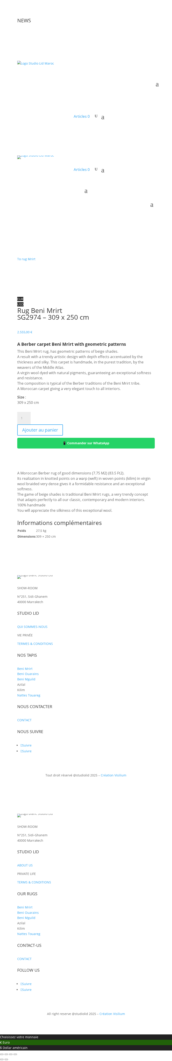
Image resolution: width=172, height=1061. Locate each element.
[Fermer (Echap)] (15, 1054)
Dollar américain (15, 1048)
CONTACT (24, 720)
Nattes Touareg (28, 695)
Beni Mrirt (24, 669)
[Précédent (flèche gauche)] (2, 1059)
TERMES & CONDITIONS (35, 644)
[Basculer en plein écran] (6, 1054)
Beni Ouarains (28, 674)
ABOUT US (25, 865)
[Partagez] (11, 1054)
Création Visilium (113, 775)
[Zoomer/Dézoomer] (2, 1054)
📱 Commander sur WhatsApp (85, 443)
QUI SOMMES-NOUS (32, 627)
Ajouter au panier (40, 430)
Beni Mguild (26, 679)
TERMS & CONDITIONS (34, 882)
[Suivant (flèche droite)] (6, 1059)
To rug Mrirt (26, 259)
